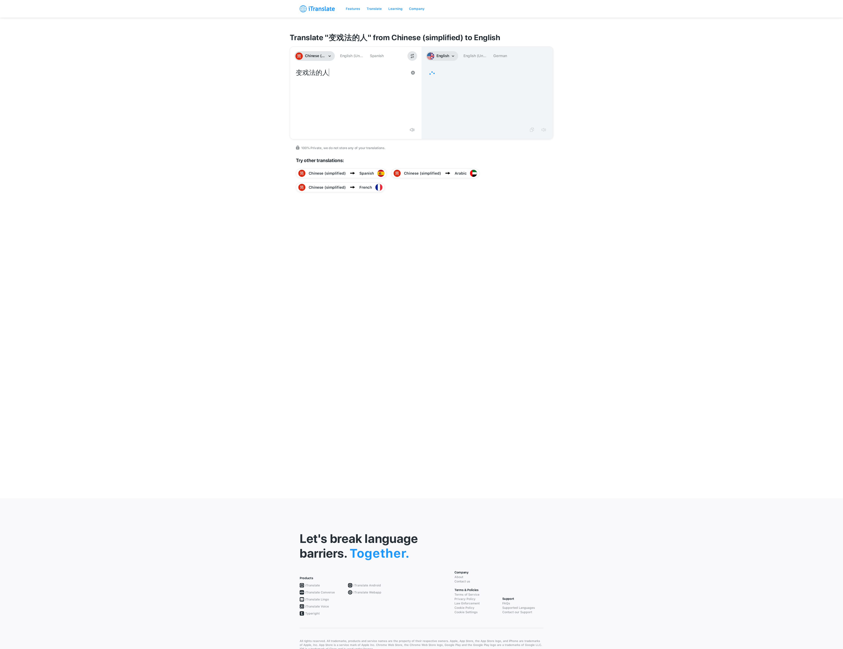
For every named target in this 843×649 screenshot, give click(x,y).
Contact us (462, 581)
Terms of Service (466, 594)
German (500, 56)
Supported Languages (518, 607)
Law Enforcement (467, 603)
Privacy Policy (465, 599)
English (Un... (351, 56)
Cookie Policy (464, 607)
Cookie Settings (466, 612)
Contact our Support (517, 612)
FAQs (506, 603)
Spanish (377, 56)
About (458, 577)
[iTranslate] (317, 8)
